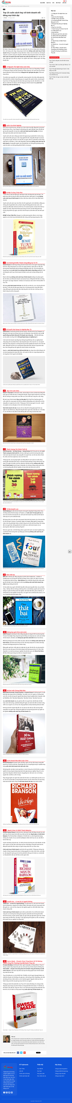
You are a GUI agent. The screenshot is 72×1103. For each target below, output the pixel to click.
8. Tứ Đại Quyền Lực (56, 30)
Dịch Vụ (49, 2)
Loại (4, 9)
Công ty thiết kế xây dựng (61, 1071)
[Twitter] (9, 1092)
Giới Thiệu (22, 1068)
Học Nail (39, 1071)
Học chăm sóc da (41, 1076)
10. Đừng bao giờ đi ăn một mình (59, 34)
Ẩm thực (58, 2)
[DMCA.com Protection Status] (22, 1085)
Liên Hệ (64, 2)
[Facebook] (4, 1092)
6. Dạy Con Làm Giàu (56, 27)
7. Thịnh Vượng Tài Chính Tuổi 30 (59, 28)
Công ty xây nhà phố (60, 1073)
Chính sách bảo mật (24, 1076)
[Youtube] (12, 1092)
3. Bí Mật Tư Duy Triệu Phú (57, 18)
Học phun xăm (40, 1073)
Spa (53, 2)
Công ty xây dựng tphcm (61, 1068)
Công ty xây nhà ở (59, 1076)
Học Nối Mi (40, 1068)
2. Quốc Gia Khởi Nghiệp (57, 16)
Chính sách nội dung (24, 1073)
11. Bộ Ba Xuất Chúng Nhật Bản (59, 35)
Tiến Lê (5, 17)
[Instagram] (7, 1092)
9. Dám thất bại (54, 32)
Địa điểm (42, 2)
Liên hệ (21, 1071)
